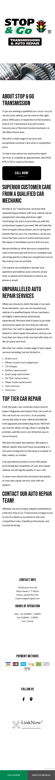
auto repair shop (40, 111)
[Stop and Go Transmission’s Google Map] (31, 699)
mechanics (25, 415)
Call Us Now (13, 775)
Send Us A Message (41, 775)
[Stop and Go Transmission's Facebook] (23, 699)
